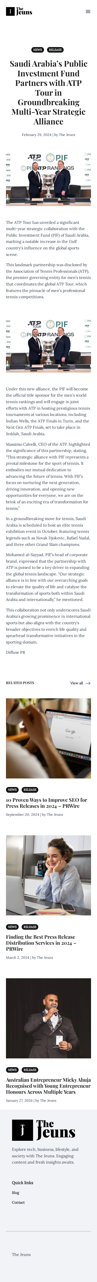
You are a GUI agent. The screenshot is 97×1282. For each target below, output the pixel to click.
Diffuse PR (15, 652)
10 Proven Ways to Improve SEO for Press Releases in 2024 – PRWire (46, 802)
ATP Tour (22, 222)
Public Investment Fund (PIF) (33, 235)
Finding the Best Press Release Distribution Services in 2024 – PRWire (41, 942)
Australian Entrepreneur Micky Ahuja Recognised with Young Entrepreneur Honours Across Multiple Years (48, 1085)
